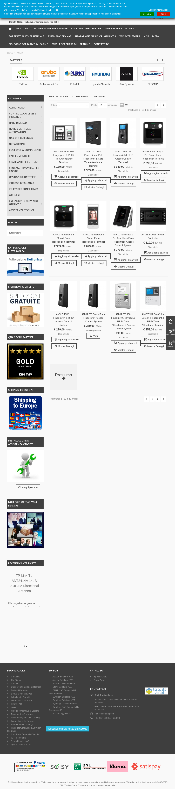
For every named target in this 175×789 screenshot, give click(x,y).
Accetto (147, 14)
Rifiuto (164, 14)
